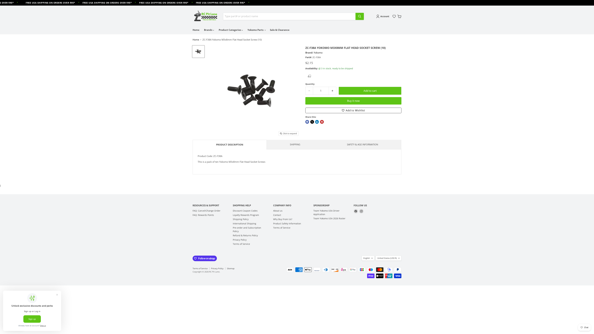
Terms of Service (241, 243)
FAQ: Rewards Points (203, 215)
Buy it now (353, 101)
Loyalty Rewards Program (246, 215)
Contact (277, 215)
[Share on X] (312, 122)
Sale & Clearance (279, 29)
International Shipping (244, 223)
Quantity (309, 84)
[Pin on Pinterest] (322, 122)
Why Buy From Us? (282, 219)
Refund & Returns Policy (245, 235)
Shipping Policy (241, 219)
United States (387, 258)
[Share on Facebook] (307, 122)
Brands (208, 29)
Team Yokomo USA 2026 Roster (329, 218)
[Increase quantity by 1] (332, 91)
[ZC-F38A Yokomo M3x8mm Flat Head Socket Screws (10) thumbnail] (198, 51)
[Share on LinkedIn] (317, 122)
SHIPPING (295, 144)
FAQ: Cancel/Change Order (206, 210)
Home (196, 29)
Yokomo (318, 52)
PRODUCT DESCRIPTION (229, 144)
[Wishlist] (394, 16)
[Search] (359, 16)
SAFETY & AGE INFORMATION (362, 144)
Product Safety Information (287, 223)
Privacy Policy (240, 239)
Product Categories (230, 29)
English (366, 258)
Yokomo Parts (256, 29)
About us (277, 210)
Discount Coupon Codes (245, 210)
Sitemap (231, 268)
